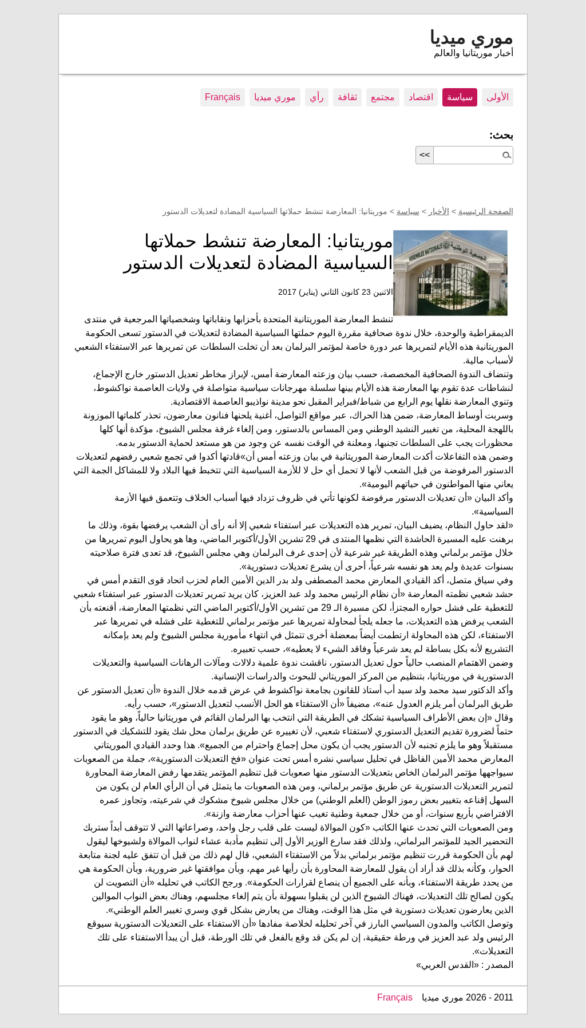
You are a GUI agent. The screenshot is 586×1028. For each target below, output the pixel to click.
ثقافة (347, 97)
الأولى (497, 97)
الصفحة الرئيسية (485, 211)
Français (222, 97)
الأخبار (439, 211)
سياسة (460, 97)
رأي (317, 97)
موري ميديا (471, 37)
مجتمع (383, 97)
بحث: (501, 135)
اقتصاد (421, 97)
